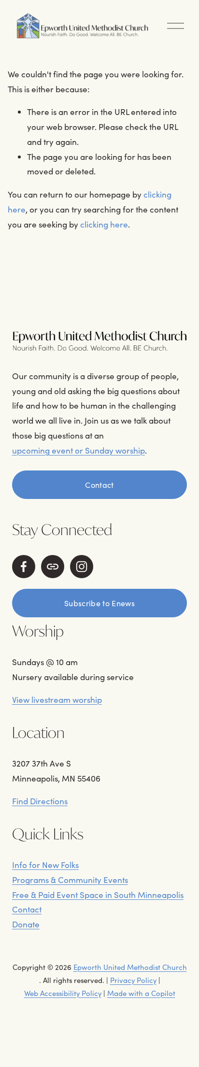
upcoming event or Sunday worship (78, 450)
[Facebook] (23, 566)
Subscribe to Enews (99, 603)
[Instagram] (81, 566)
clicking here (104, 224)
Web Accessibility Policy (62, 993)
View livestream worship (57, 699)
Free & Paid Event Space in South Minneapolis (98, 894)
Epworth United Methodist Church (130, 967)
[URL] (52, 566)
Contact (99, 485)
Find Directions (40, 801)
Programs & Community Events (70, 879)
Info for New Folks (45, 864)
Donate (26, 924)
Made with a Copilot (141, 993)
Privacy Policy (133, 980)
